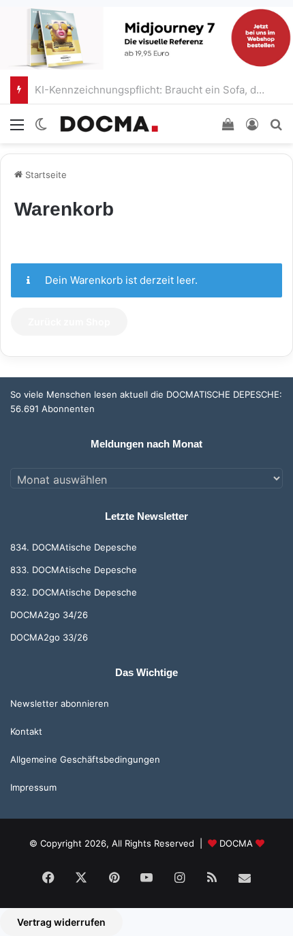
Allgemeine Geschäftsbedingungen (85, 759)
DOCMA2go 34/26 (49, 614)
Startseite (44, 174)
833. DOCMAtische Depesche (73, 569)
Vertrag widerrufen (61, 922)
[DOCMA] (109, 124)
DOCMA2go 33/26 (49, 637)
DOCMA (236, 843)
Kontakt (26, 731)
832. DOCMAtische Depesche (73, 592)
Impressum (33, 787)
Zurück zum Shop (69, 321)
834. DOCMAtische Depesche (73, 547)
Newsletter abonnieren (59, 703)
